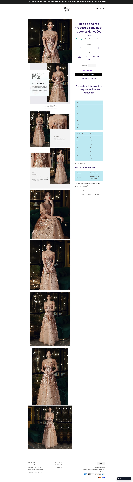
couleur (89, 44)
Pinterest (59, 465)
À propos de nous (33, 465)
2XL (98, 56)
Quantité (84, 65)
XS (79, 56)
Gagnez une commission (35, 469)
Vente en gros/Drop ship (35, 472)
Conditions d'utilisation (34, 467)
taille (89, 53)
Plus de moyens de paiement (89, 78)
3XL (89, 59)
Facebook (59, 462)
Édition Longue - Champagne (89, 48)
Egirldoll (102, 467)
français (100, 463)
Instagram (59, 467)
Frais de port (80, 39)
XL (94, 56)
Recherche (31, 462)
